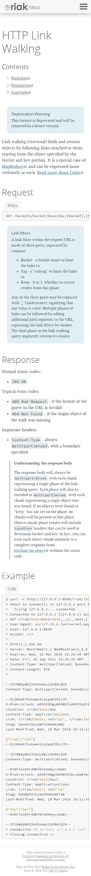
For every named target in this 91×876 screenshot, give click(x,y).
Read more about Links (58, 172)
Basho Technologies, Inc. (58, 867)
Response (20, 85)
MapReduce (13, 166)
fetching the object (29, 550)
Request (19, 78)
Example (19, 92)
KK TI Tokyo (58, 870)
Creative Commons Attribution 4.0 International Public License (45, 857)
